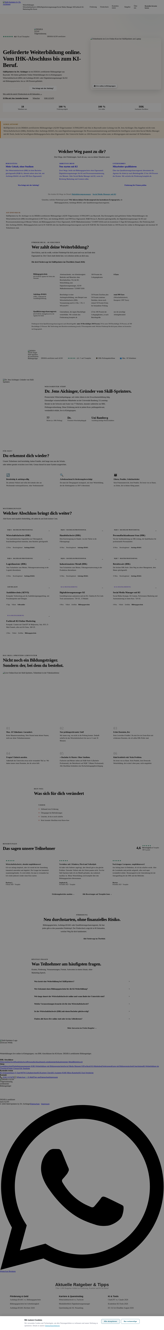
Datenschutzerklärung (52, 1326)
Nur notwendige (130, 1321)
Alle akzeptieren (110, 1321)
